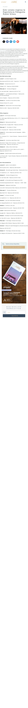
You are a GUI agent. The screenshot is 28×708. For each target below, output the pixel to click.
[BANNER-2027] (14, 278)
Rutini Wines (3, 50)
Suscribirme (15, 315)
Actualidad (5, 6)
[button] (4, 41)
